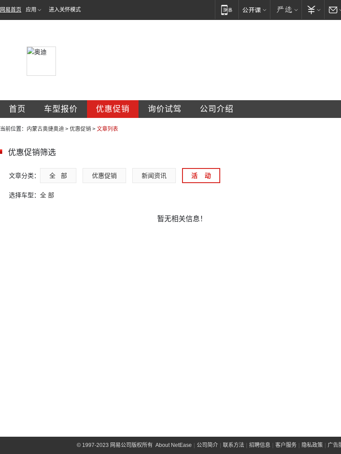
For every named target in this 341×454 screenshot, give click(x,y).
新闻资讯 (154, 175)
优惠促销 (113, 109)
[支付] (312, 9)
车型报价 (61, 109)
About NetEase (173, 445)
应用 (31, 10)
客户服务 (286, 445)
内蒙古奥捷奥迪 (45, 129)
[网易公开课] (254, 9)
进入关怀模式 (65, 10)
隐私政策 (312, 445)
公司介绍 (217, 109)
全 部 (58, 175)
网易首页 (10, 10)
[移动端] (226, 9)
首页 (17, 109)
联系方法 (233, 445)
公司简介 (207, 445)
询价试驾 (165, 109)
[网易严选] (285, 9)
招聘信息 (259, 445)
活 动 (201, 175)
